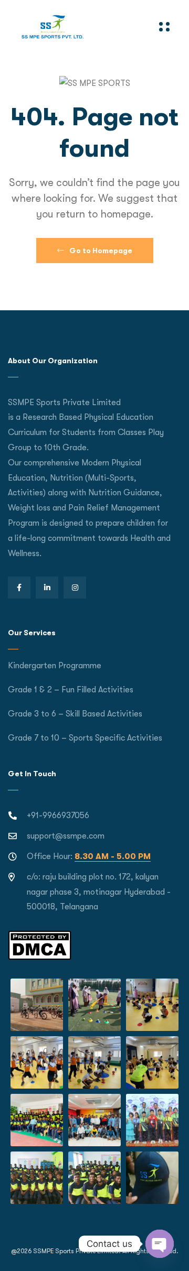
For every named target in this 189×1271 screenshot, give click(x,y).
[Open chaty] (159, 1244)
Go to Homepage (100, 250)
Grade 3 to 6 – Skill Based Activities (75, 714)
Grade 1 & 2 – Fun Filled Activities (70, 689)
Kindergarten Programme (54, 665)
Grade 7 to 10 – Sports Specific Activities (85, 738)
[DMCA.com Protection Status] (39, 944)
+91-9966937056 (58, 815)
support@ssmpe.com (65, 836)
